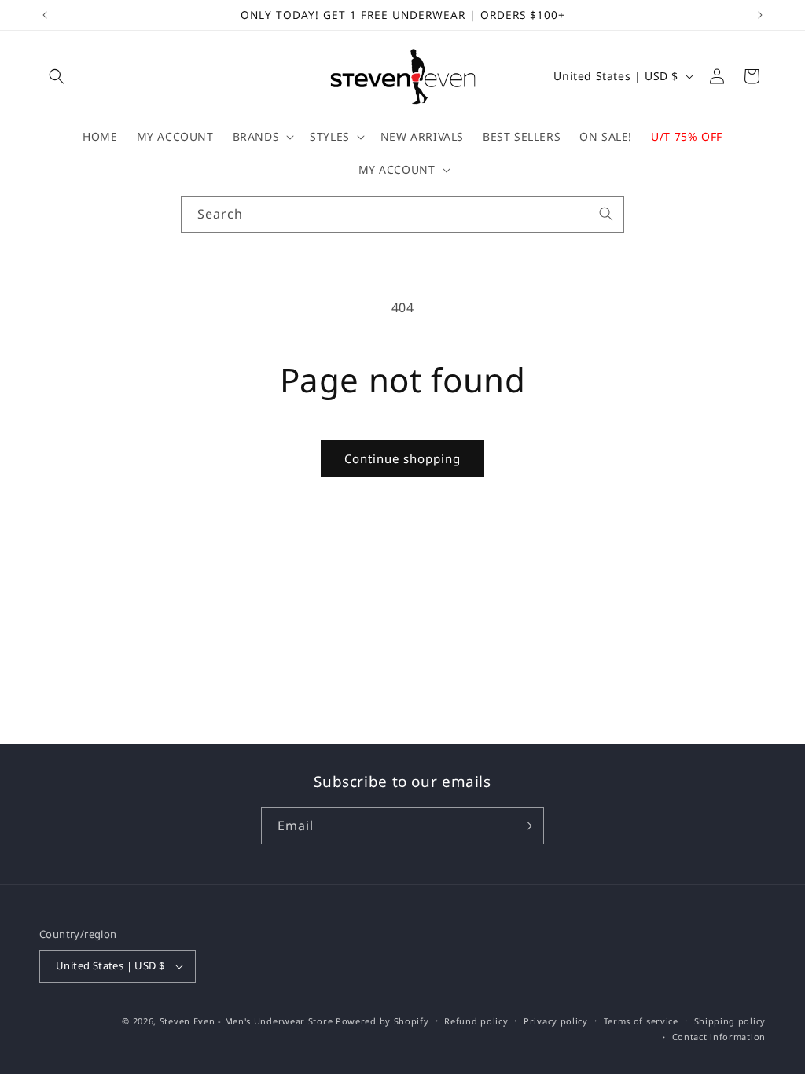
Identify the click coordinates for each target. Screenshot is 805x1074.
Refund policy (476, 1021)
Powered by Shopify (382, 1021)
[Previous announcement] (45, 15)
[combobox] (402, 214)
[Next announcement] (760, 15)
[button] (56, 76)
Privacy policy (556, 1021)
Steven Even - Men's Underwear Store (246, 1021)
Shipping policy (730, 1021)
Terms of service (641, 1021)
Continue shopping (402, 458)
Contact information (719, 1037)
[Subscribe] (526, 825)
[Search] (606, 214)
